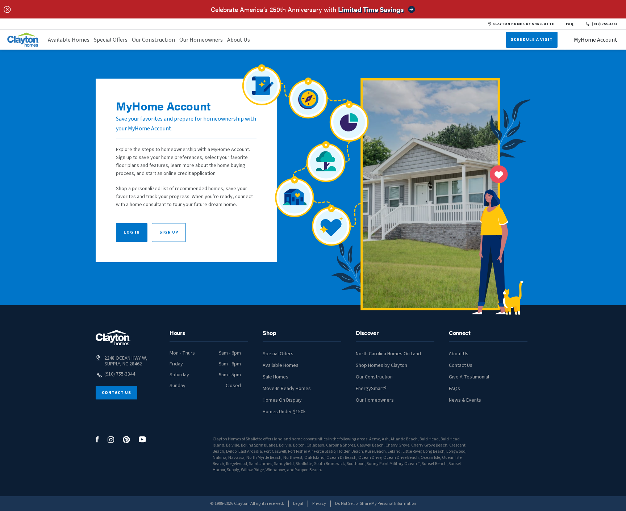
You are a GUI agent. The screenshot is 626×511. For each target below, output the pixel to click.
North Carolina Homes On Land (388, 353)
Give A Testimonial (469, 377)
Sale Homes (275, 377)
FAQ (570, 24)
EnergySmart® (371, 388)
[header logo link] (23, 40)
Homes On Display (282, 400)
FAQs (454, 388)
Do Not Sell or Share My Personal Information (375, 503)
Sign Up (168, 232)
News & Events (465, 400)
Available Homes (68, 40)
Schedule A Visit (532, 40)
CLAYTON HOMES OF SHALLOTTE (523, 24)
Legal (298, 503)
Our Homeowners (201, 40)
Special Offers (111, 40)
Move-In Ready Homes (287, 388)
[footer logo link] (113, 337)
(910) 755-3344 (604, 23)
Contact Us (116, 393)
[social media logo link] (97, 439)
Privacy (319, 503)
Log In (132, 232)
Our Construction (153, 40)
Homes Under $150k (284, 411)
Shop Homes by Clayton (381, 365)
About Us (238, 40)
